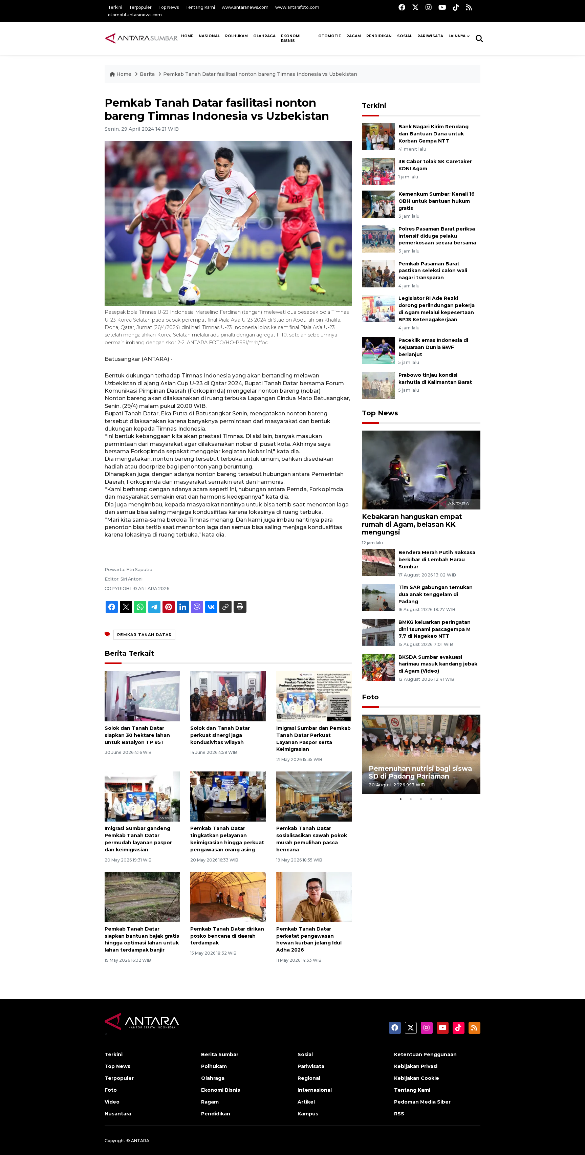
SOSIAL (404, 36)
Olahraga (264, 36)
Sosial (305, 1054)
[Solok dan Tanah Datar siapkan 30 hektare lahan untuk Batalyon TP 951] (142, 696)
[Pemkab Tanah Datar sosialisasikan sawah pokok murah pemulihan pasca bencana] (314, 796)
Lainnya (457, 36)
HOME (187, 36)
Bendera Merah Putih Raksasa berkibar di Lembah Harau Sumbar (436, 559)
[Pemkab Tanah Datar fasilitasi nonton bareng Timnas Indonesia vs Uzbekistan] (421, 469)
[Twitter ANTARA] (415, 7)
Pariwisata (311, 1066)
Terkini (115, 7)
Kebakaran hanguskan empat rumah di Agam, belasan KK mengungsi (412, 524)
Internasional (315, 1090)
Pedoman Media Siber (422, 1102)
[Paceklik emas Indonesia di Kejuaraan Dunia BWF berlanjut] (378, 350)
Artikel (306, 1102)
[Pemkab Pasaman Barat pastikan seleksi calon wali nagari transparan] (378, 273)
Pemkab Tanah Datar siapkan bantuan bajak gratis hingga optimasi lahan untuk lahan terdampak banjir (142, 939)
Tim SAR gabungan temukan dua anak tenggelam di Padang (435, 594)
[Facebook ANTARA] (401, 7)
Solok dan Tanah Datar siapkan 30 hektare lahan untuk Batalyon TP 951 (137, 735)
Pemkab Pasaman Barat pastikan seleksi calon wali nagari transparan (432, 271)
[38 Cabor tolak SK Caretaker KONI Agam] (378, 171)
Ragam (353, 36)
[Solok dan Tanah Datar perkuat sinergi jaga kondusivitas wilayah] (228, 696)
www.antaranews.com (245, 7)
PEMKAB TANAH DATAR (144, 634)
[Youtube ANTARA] (442, 7)
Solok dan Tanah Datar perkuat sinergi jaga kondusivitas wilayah (220, 735)
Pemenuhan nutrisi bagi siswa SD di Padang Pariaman (420, 772)
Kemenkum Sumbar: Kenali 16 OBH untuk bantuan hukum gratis (436, 201)
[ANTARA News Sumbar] (141, 38)
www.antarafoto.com (297, 7)
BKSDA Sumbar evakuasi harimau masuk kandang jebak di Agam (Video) (437, 664)
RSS (399, 1114)
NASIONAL (209, 36)
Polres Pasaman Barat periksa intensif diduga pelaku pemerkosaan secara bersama (437, 236)
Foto (370, 697)
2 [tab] (411, 799)
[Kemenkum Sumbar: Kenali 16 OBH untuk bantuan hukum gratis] (378, 203)
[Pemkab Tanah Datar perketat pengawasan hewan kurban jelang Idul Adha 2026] (314, 896)
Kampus (308, 1114)
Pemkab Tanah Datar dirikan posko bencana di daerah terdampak (227, 936)
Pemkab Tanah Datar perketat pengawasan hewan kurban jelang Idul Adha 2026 (309, 939)
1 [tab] (400, 799)
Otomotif (329, 36)
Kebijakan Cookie (416, 1078)
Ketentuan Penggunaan (425, 1054)
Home (124, 74)
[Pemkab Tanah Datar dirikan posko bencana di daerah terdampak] (228, 896)
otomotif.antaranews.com (135, 14)
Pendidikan (379, 36)
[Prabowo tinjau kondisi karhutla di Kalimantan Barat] (378, 385)
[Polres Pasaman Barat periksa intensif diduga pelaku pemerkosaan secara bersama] (378, 238)
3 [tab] (421, 799)
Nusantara (118, 1114)
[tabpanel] (421, 754)
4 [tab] (431, 799)
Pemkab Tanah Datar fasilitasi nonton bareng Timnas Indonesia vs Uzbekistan (260, 74)
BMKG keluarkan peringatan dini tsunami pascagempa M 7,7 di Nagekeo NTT (434, 629)
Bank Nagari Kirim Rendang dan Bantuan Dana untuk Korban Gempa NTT (433, 134)
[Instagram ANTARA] (429, 7)
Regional (309, 1078)
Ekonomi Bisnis (291, 38)
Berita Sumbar (219, 1054)
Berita (148, 74)
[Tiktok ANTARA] (456, 7)
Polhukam (236, 36)
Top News (168, 7)
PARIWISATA (430, 36)
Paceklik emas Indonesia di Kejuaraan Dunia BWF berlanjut (433, 347)
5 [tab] (441, 799)
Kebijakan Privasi (415, 1066)
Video (112, 1102)
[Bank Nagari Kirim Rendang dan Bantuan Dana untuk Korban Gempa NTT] (378, 136)
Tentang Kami (200, 7)
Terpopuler (140, 7)
